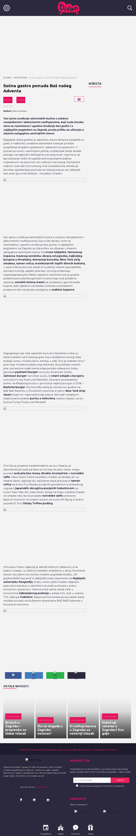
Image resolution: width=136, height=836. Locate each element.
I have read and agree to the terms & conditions (102, 786)
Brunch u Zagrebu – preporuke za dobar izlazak (15, 728)
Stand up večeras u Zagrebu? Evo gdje (113, 728)
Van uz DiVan (13, 716)
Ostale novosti (16, 686)
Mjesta (95, 84)
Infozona (20, 77)
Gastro (20, 100)
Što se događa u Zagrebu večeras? (50, 729)
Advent (7, 100)
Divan (7, 77)
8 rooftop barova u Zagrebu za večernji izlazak (83, 729)
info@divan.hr (42, 787)
